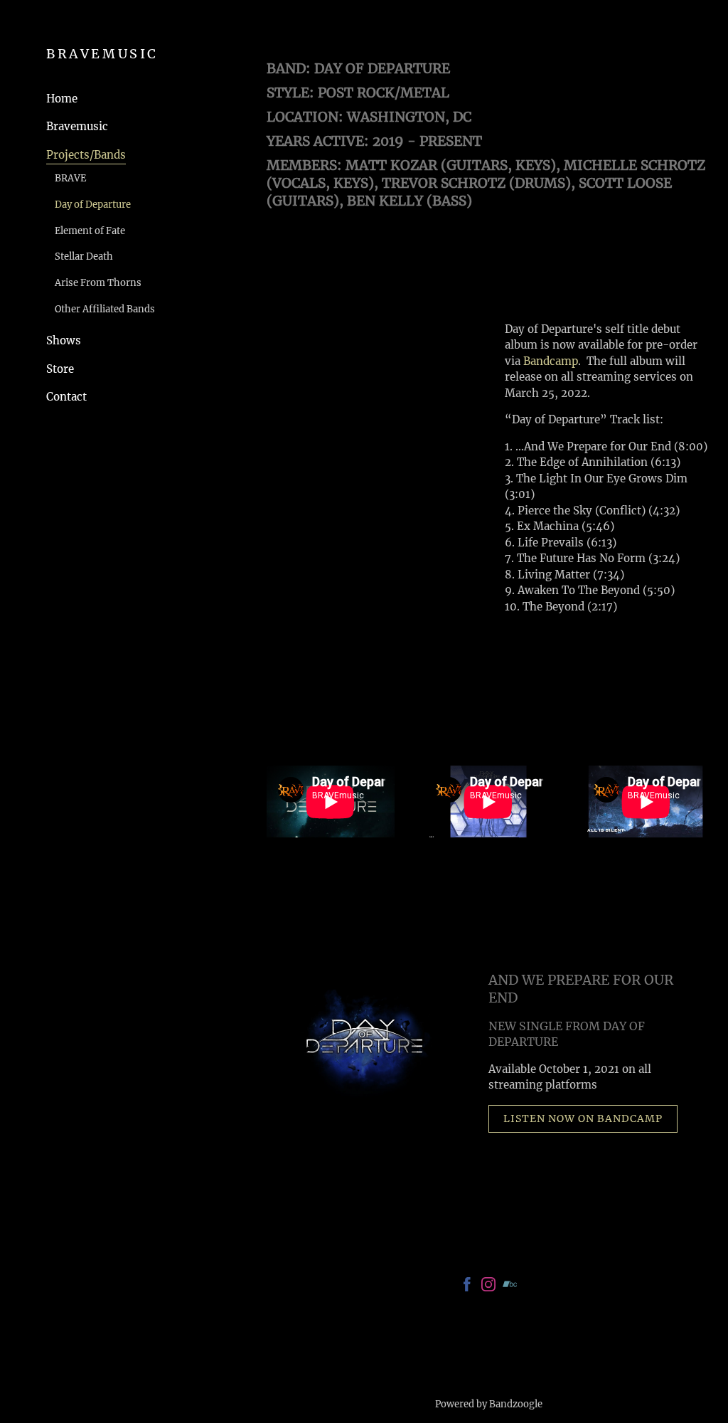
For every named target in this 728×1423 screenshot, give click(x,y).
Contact (66, 396)
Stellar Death (84, 256)
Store (60, 369)
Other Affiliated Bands (105, 309)
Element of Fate (90, 231)
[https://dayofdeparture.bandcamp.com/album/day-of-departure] (510, 1286)
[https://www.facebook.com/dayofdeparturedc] (467, 1286)
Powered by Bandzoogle (488, 1404)
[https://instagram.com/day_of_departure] (488, 1286)
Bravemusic (77, 126)
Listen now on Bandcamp (583, 1118)
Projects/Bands (86, 155)
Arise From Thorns (98, 283)
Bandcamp (550, 361)
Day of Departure (93, 205)
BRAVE (70, 178)
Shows (63, 340)
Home (61, 98)
